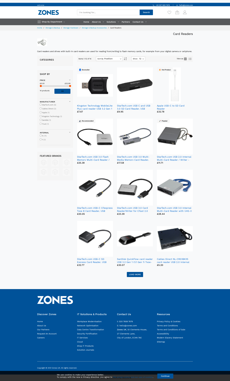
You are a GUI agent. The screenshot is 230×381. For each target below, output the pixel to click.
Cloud (80, 342)
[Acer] (66, 162)
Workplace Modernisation (89, 321)
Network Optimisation (87, 325)
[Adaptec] (43, 172)
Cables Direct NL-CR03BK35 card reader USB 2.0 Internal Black (173, 262)
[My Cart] (177, 12)
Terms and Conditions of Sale (171, 329)
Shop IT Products (85, 346)
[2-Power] (43, 162)
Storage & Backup (53, 28)
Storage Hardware (71, 28)
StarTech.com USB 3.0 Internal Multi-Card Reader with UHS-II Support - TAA (174, 211)
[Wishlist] (169, 12)
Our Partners (43, 329)
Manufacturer (47, 102)
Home (40, 28)
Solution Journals (85, 350)
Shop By (45, 74)
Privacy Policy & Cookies (168, 321)
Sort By (100, 59)
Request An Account (47, 334)
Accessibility (163, 334)
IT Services (82, 338)
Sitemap (161, 342)
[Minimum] (41, 86)
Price (42, 80)
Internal (44, 133)
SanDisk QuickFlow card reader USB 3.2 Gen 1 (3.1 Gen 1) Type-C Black (135, 262)
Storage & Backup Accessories (94, 28)
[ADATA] (55, 172)
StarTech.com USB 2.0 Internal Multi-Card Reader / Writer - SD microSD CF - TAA (174, 160)
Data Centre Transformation (90, 329)
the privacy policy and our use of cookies (133, 377)
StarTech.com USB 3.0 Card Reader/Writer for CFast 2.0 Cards (132, 211)
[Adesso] (66, 172)
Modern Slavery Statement (170, 338)
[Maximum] (70, 86)
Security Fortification (87, 334)
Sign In (190, 11)
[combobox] (108, 12)
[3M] (55, 162)
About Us (41, 325)
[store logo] (48, 12)
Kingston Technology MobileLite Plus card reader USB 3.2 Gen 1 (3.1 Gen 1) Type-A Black (94, 108)
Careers (41, 338)
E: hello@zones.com (127, 325)
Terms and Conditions (167, 325)
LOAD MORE (135, 274)
